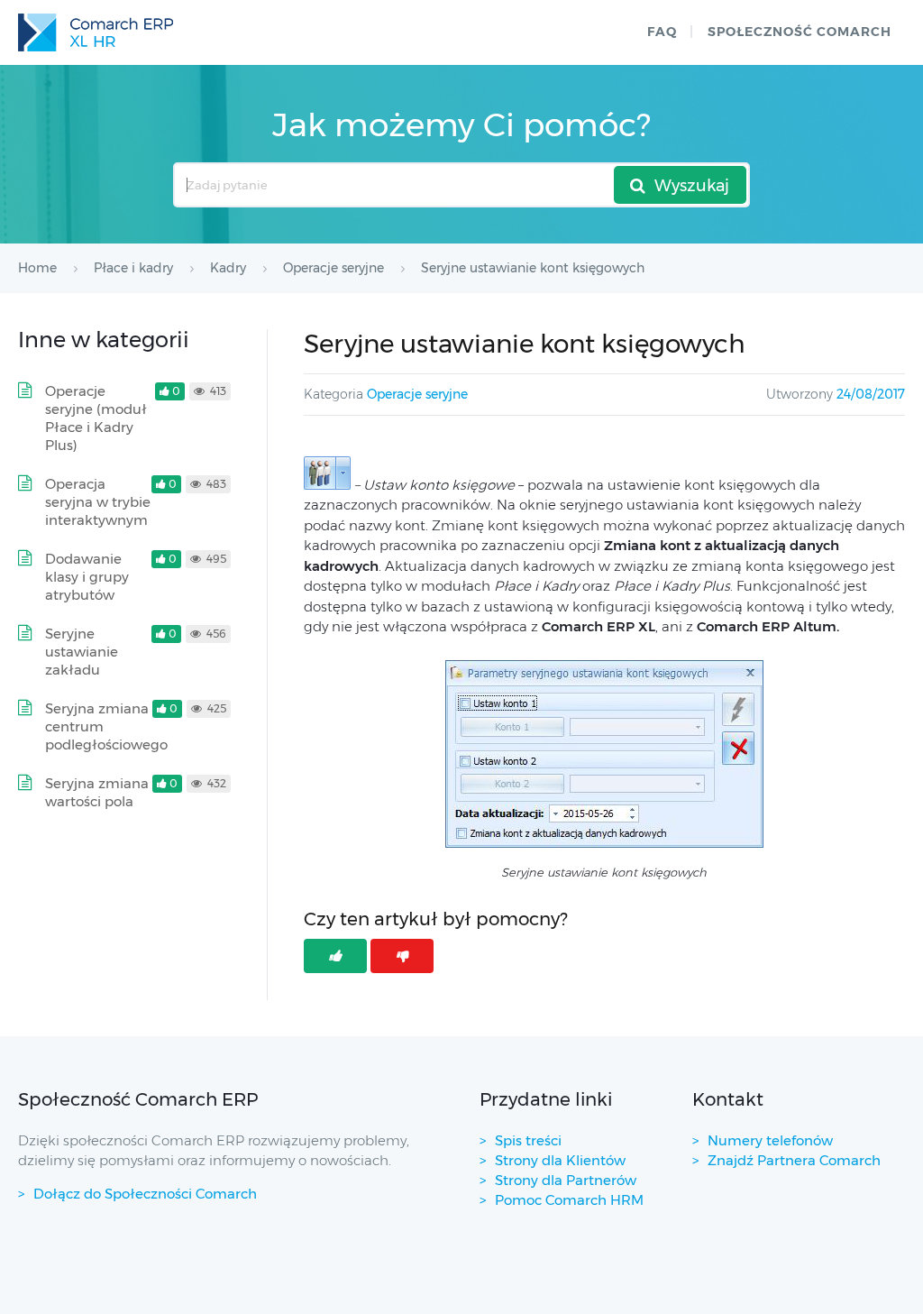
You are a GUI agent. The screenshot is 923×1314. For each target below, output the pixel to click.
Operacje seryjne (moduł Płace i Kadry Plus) (96, 418)
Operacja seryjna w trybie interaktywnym (98, 501)
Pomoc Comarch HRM (569, 1199)
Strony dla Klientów (560, 1160)
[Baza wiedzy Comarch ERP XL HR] (95, 32)
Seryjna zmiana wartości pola (97, 792)
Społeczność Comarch (799, 31)
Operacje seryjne (417, 394)
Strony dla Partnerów (565, 1180)
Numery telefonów (770, 1140)
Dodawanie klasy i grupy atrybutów (87, 576)
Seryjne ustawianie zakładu (81, 651)
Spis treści (528, 1140)
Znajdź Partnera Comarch (794, 1160)
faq (662, 31)
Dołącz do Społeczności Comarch (145, 1193)
